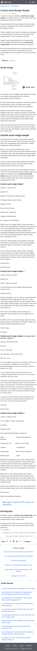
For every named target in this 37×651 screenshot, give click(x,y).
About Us (8, 645)
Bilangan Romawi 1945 (18, 576)
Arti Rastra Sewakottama (18, 560)
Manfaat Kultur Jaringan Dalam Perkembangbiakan (19, 532)
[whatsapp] (20, 541)
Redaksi (14, 645)
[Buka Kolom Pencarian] (26, 2)
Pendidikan (15, 6)
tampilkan (12, 60)
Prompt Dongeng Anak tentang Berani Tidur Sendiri (18, 588)
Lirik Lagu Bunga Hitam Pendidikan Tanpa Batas (18, 556)
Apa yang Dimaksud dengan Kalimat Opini (19, 536)
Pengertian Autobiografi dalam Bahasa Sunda (18, 565)
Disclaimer (28, 645)
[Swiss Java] (6, 2)
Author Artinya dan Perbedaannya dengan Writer (18, 551)
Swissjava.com (5, 6)
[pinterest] (13, 541)
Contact (21, 645)
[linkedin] (17, 541)
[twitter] (10, 541)
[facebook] (7, 541)
